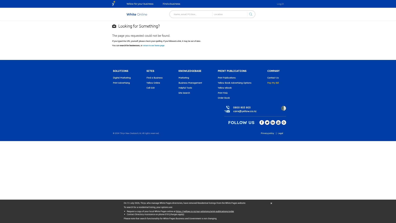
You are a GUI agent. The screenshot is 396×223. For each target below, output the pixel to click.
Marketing (184, 77)
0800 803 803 (242, 107)
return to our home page (153, 45)
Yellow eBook (225, 87)
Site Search (184, 93)
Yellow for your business (140, 3)
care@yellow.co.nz (244, 111)
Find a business (171, 3)
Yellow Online (153, 82)
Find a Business (154, 77)
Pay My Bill (273, 82)
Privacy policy (267, 133)
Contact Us (273, 77)
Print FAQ (223, 93)
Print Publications (227, 77)
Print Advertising (121, 82)
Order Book (224, 97)
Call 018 (150, 87)
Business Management (190, 82)
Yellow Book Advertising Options (234, 82)
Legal (280, 133)
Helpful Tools (185, 87)
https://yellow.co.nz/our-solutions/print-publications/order (205, 211)
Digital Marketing (122, 77)
